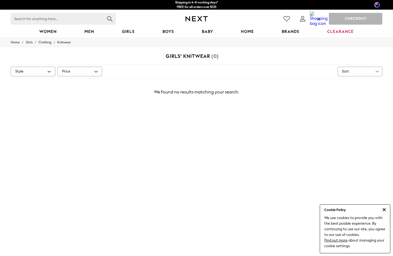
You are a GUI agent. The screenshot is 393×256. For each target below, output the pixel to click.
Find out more (336, 240)
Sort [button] (345, 71)
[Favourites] (286, 19)
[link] (303, 19)
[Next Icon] (197, 18)
